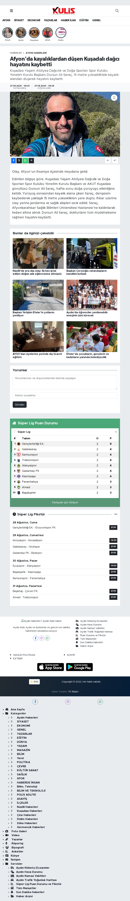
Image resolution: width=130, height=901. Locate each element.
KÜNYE (71, 655)
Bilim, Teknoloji (26, 786)
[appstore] (51, 667)
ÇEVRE (21, 766)
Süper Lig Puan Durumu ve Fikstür (39, 884)
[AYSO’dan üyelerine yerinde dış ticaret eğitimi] (38, 336)
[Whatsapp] (47, 638)
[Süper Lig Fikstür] (115, 514)
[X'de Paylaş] (19, 160)
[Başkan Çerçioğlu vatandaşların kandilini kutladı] (91, 253)
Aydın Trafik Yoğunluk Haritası (96, 632)
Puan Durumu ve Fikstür (93, 635)
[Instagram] (41, 638)
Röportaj (17, 843)
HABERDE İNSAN (28, 782)
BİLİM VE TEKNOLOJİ (31, 790)
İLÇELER (22, 802)
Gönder (20, 404)
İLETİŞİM (17, 658)
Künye (15, 855)
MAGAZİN (23, 750)
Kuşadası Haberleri (29, 811)
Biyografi (17, 847)
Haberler (16, 53)
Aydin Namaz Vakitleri (92, 628)
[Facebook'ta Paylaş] (13, 160)
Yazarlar (17, 839)
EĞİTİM (83, 20)
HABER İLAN (68, 20)
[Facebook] (35, 638)
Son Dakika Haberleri (91, 642)
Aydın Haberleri (36, 53)
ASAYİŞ (21, 798)
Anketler (17, 851)
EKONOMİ (34, 20)
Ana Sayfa (18, 709)
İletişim (15, 859)
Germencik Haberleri (30, 827)
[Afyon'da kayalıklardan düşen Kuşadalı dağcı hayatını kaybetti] (65, 124)
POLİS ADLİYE (26, 794)
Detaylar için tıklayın (65, 502)
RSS (35, 682)
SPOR (20, 778)
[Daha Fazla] (31, 160)
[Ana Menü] (11, 11)
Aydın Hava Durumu (91, 625)
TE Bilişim (73, 691)
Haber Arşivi (86, 646)
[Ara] (117, 11)
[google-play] (79, 667)
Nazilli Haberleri (27, 807)
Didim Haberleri (27, 819)
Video (15, 835)
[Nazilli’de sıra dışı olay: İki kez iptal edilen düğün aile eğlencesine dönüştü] (38, 253)
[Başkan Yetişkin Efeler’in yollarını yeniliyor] (38, 295)
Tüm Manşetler (88, 639)
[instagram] (68, 702)
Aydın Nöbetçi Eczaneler (93, 621)
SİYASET (19, 20)
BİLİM (20, 754)
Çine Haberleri (26, 815)
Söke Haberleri (26, 823)
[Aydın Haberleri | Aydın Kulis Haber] (63, 10)
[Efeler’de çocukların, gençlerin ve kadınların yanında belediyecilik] (91, 336)
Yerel (20, 758)
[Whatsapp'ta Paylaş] (25, 160)
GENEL (96, 20)
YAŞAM (21, 746)
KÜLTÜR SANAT (27, 770)
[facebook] (35, 702)
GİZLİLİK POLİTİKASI (24, 655)
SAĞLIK (21, 774)
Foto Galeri (19, 831)
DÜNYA (21, 742)
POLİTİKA (23, 762)
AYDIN (6, 20)
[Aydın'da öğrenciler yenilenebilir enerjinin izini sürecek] (91, 295)
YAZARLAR (50, 20)
